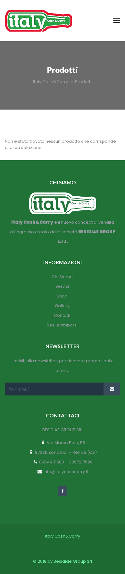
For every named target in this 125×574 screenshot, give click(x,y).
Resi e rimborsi (62, 325)
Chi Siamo (62, 277)
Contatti (62, 315)
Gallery (62, 306)
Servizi (62, 286)
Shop (62, 296)
